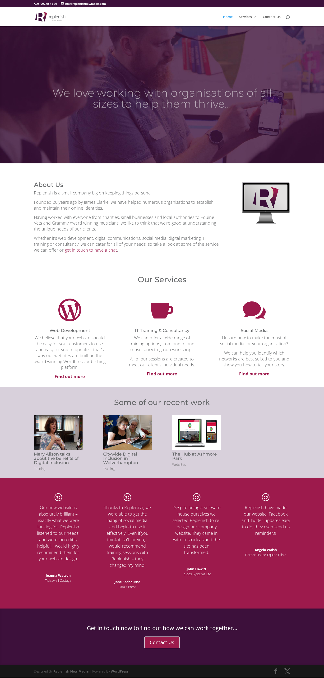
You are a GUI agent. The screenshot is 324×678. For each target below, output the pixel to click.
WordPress (120, 671)
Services (245, 17)
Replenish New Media (70, 671)
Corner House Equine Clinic (265, 555)
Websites (179, 464)
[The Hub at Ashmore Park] (196, 432)
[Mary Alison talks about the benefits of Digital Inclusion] (58, 432)
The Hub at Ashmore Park (194, 456)
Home (228, 17)
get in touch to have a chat (91, 250)
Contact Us (272, 17)
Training (39, 468)
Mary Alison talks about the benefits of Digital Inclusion (56, 458)
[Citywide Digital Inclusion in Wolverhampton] (127, 432)
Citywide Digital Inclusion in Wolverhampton (120, 458)
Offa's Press (127, 587)
